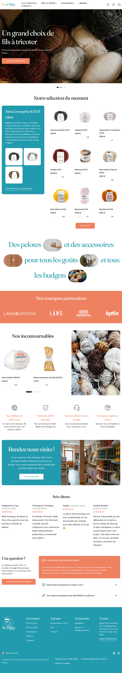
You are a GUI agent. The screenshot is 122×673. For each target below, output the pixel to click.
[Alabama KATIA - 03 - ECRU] (83, 137)
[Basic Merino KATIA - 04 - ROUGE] (59, 216)
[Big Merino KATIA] (109, 195)
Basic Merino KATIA (58, 209)
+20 (15, 385)
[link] (52, 245)
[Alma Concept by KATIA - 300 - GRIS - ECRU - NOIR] (51, 137)
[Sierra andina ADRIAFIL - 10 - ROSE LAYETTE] (7, 385)
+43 (63, 216)
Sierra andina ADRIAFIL (11, 377)
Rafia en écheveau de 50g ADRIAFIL (48, 377)
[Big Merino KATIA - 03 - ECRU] (104, 216)
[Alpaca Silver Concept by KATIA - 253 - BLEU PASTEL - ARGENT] (108, 140)
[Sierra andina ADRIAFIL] (17, 359)
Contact (54, 632)
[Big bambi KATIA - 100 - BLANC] (76, 216)
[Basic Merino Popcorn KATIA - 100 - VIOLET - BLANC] (100, 179)
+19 (87, 137)
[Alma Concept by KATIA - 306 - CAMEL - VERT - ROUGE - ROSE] (55, 137)
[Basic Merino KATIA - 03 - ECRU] (55, 216)
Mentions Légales (62, 663)
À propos (30, 640)
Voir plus (85, 225)
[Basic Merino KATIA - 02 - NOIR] (51, 216)
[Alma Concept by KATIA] (60, 116)
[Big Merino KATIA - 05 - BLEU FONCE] (108, 216)
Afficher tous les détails (18, 189)
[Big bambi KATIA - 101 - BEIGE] (80, 216)
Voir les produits (16, 61)
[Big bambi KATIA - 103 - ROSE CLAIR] (83, 216)
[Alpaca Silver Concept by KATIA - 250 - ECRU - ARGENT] (100, 140)
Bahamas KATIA (81, 169)
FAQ (52, 627)
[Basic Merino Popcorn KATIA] (109, 155)
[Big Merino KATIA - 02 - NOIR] (100, 216)
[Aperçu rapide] (68, 111)
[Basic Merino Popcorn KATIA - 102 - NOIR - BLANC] (108, 179)
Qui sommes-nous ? (59, 623)
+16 (112, 180)
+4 (112, 140)
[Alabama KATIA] (85, 116)
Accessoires (31, 632)
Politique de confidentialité (66, 659)
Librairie (29, 636)
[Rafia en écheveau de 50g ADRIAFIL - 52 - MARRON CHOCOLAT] (35, 385)
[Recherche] (107, 4)
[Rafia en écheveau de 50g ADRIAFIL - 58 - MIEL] (39, 385)
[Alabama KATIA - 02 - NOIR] (80, 137)
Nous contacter (108, 639)
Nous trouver (31, 476)
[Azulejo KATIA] (60, 155)
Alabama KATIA (81, 130)
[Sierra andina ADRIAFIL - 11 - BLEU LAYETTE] (11, 385)
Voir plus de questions (19, 582)
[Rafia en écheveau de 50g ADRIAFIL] (48, 359)
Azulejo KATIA (55, 169)
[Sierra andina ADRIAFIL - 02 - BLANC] (3, 385)
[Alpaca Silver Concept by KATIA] (109, 116)
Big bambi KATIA (81, 209)
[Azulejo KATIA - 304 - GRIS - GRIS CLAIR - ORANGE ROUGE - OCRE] (59, 176)
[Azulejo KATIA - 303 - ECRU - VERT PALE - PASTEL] (55, 176)
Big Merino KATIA (106, 209)
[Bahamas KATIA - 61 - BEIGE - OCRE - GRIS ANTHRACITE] (76, 176)
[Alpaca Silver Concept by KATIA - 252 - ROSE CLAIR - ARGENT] (104, 140)
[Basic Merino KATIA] (60, 195)
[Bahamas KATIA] (85, 155)
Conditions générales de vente (94, 659)
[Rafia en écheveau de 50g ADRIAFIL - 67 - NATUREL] (43, 385)
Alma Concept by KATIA (60, 130)
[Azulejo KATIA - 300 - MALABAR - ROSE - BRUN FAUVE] (51, 176)
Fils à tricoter (31, 623)
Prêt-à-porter (32, 627)
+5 (63, 177)
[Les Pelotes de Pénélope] (29, 314)
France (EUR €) (11, 653)
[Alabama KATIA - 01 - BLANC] (76, 137)
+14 (112, 216)
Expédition (79, 623)
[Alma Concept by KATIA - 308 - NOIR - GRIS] (59, 137)
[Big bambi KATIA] (85, 195)
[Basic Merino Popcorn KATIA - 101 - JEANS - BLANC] (104, 179)
